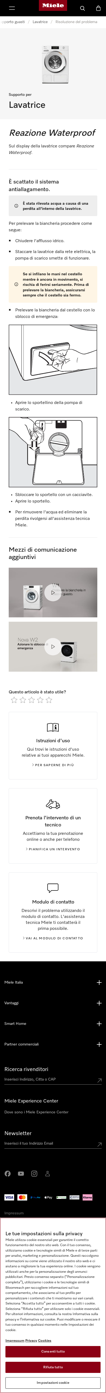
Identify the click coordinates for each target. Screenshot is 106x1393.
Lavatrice (40, 22)
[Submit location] (99, 1080)
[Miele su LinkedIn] (47, 1173)
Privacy (31, 1341)
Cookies (44, 1341)
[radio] (14, 700)
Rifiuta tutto (53, 1367)
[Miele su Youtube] (21, 1173)
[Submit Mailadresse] (99, 1144)
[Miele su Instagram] (34, 1173)
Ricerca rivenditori (26, 1069)
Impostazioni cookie (53, 1383)
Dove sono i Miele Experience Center (36, 1112)
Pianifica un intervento (54, 849)
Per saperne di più (54, 765)
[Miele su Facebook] (7, 1173)
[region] (53, 1305)
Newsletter (18, 1133)
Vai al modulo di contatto (54, 938)
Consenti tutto (53, 1351)
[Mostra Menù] (12, 8)
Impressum (14, 1213)
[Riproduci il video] (53, 592)
